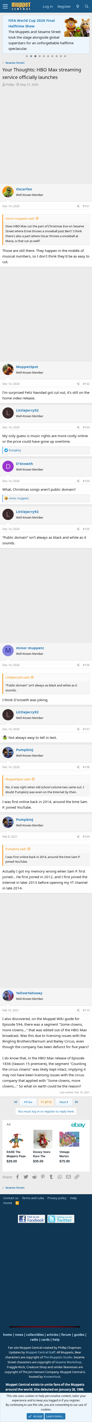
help (56, 1339)
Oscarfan (24, 189)
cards (45, 1339)
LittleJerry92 (27, 410)
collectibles (35, 1335)
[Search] (86, 6)
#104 (86, 481)
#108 (86, 767)
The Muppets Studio (58, 1357)
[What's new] (77, 6)
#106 (86, 665)
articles (53, 1335)
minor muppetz (30, 647)
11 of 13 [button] (46, 1102)
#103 (86, 427)
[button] (5, 6)
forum (66, 1335)
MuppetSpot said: (17, 779)
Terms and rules (33, 1198)
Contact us (10, 1198)
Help (73, 1198)
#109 (86, 837)
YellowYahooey (29, 993)
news (19, 1335)
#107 (86, 729)
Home (7, 1203)
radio (34, 1339)
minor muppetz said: (19, 218)
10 (65, 56)
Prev (28, 1102)
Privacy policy (57, 1198)
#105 (86, 529)
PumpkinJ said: (15, 849)
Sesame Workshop (68, 1362)
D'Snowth (24, 463)
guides (79, 1335)
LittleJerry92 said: (17, 677)
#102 (86, 384)
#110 (86, 1010)
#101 (86, 206)
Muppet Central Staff (40, 1352)
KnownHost (52, 1376)
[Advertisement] (46, 135)
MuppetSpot (27, 366)
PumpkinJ (24, 749)
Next (63, 1102)
